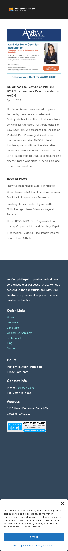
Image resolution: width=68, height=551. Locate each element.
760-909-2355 (25, 387)
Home (10, 317)
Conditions (13, 327)
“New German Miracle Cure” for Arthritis (31, 185)
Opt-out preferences (23, 545)
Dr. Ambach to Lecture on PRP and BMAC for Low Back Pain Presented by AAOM (33, 91)
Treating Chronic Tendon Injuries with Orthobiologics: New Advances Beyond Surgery (30, 209)
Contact (12, 348)
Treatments (14, 322)
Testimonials (14, 338)
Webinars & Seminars (19, 333)
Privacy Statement (44, 545)
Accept (34, 537)
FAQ (9, 343)
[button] (62, 503)
